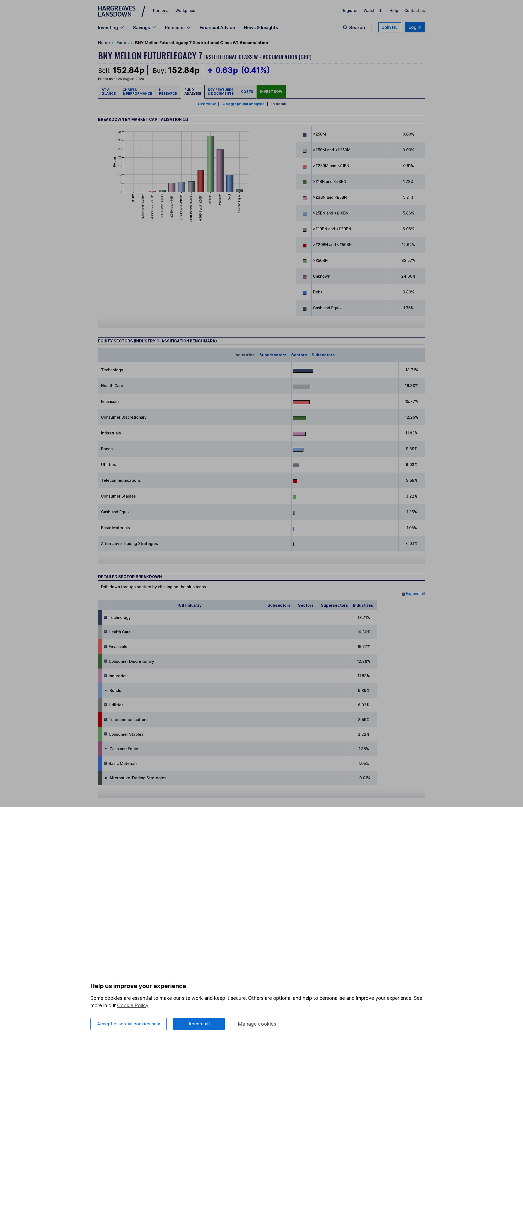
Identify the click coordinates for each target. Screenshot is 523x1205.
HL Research (168, 92)
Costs (247, 92)
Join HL (390, 27)
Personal (161, 10)
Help (394, 10)
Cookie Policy (132, 1005)
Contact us (414, 10)
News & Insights (261, 27)
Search (357, 27)
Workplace (185, 10)
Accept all (199, 1023)
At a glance (109, 92)
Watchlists (374, 10)
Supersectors (273, 354)
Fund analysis (192, 92)
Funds (123, 42)
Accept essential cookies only (128, 1023)
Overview (207, 104)
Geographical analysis (243, 104)
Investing (108, 27)
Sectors (299, 354)
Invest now (271, 92)
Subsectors (323, 354)
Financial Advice (217, 27)
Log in (415, 27)
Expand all (415, 593)
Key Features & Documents (221, 92)
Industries (245, 354)
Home (104, 42)
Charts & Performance (137, 92)
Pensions (175, 27)
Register (350, 10)
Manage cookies (257, 1024)
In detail (278, 104)
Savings (141, 27)
